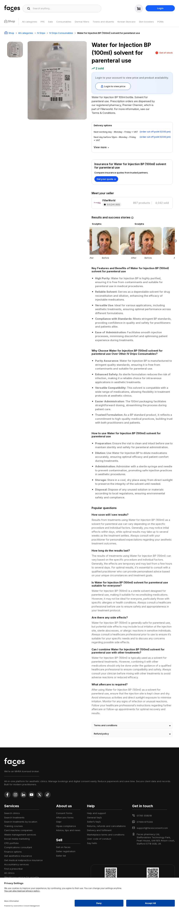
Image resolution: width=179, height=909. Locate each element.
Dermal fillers (82, 21)
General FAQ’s (94, 817)
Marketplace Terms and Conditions (105, 834)
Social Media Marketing (17, 838)
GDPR (59, 821)
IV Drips (41, 33)
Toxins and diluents (103, 21)
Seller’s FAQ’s (94, 821)
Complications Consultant (18, 847)
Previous (89, 241)
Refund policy (101, 733)
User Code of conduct (99, 838)
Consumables (63, 21)
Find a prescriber (13, 868)
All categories (29, 21)
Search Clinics (12, 813)
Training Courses (13, 826)
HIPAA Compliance (66, 826)
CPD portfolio (11, 843)
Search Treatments (14, 817)
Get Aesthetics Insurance (18, 855)
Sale (50, 21)
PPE (43, 21)
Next (175, 241)
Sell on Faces (63, 847)
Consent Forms (64, 813)
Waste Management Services (20, 834)
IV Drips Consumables (61, 33)
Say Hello (92, 843)
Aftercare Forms (65, 817)
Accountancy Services (16, 864)
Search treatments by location (20, 821)
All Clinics (9, 873)
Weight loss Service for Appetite (21, 877)
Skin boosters (146, 21)
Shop (11, 33)
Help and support (96, 813)
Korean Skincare (126, 21)
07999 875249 (145, 821)
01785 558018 (144, 815)
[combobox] (66, 9)
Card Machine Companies (18, 830)
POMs (160, 21)
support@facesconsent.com (152, 828)
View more (100, 147)
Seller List (61, 855)
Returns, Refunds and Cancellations (106, 826)
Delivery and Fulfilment (99, 830)
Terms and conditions (105, 725)
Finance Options (13, 851)
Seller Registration (65, 851)
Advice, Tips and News (68, 830)
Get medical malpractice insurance (23, 860)
